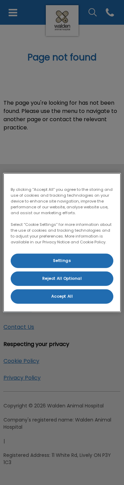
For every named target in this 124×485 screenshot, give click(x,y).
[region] (62, 242)
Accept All (62, 296)
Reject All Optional (62, 278)
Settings (62, 260)
